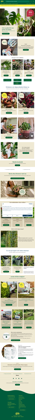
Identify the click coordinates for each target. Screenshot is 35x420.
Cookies (12, 416)
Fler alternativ (29, 213)
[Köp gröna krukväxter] (17, 22)
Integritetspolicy (15, 416)
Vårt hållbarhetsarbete (21, 404)
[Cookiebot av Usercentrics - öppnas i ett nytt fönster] (29, 203)
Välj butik (33, 3)
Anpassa (17, 215)
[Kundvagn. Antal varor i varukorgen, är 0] (33, 1)
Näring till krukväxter (17, 83)
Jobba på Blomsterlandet (22, 405)
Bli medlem (17, 384)
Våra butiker (17, 165)
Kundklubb (30, 3)
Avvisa (7, 215)
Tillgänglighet (22, 416)
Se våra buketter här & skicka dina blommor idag (17, 178)
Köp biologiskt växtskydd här (15, 340)
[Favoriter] (30, 1)
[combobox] (18, 1)
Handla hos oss (20, 403)
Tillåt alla (27, 215)
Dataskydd (19, 416)
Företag (27, 3)
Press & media (20, 402)
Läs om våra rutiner (17, 369)
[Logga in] (32, 1)
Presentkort (20, 401)
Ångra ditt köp (20, 399)
